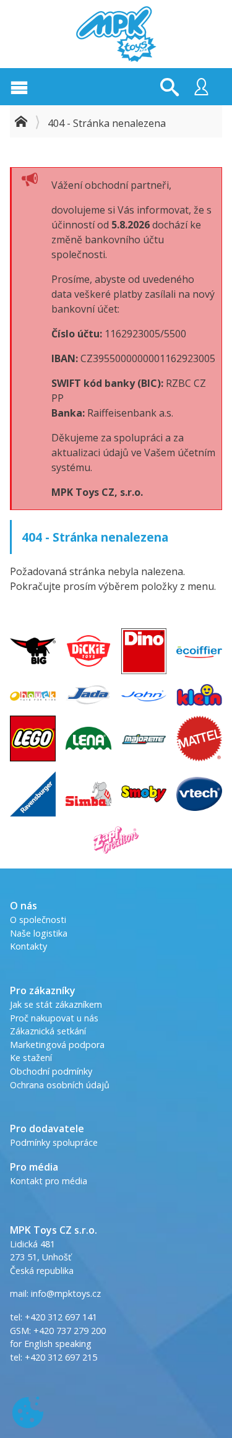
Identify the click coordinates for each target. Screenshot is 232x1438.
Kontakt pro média (48, 1181)
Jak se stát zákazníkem (56, 1004)
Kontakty (28, 946)
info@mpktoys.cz (64, 1293)
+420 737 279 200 (69, 1330)
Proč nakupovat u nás (54, 1018)
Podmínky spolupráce (54, 1142)
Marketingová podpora (57, 1044)
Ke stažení (31, 1057)
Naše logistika (38, 933)
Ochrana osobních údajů (60, 1085)
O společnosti (38, 919)
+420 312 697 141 (61, 1317)
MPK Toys (116, 34)
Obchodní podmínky (51, 1071)
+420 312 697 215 (61, 1357)
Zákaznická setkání (48, 1031)
